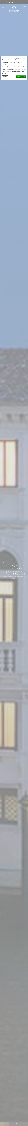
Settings (5, 76)
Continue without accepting (20, 58)
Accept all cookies (21, 76)
